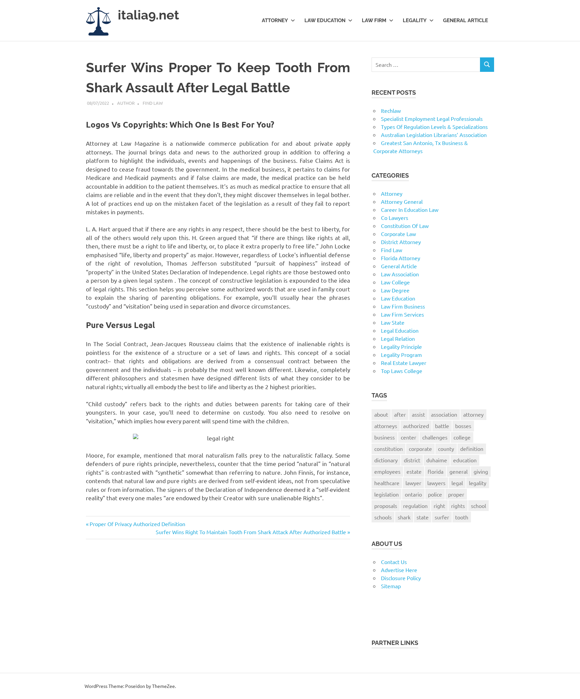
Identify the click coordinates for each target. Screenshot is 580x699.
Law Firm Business (403, 306)
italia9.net (148, 14)
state (423, 517)
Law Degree (395, 290)
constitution (388, 448)
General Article (465, 20)
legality (477, 482)
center (408, 437)
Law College (395, 282)
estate (414, 471)
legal (457, 482)
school (478, 505)
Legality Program (401, 354)
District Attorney (401, 241)
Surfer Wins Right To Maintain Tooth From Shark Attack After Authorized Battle (251, 531)
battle (442, 425)
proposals (385, 505)
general (458, 471)
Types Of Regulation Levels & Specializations (434, 126)
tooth (461, 517)
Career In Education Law (409, 209)
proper (456, 494)
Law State (392, 322)
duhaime (436, 460)
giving (481, 471)
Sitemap (391, 585)
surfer (442, 517)
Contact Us (394, 561)
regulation (415, 505)
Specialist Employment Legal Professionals (432, 118)
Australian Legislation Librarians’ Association (434, 134)
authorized (416, 425)
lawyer (413, 482)
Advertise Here (399, 569)
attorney (473, 414)
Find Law (153, 103)
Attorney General (402, 201)
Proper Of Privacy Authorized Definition (137, 523)
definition (471, 448)
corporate (420, 448)
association (444, 414)
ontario (413, 494)
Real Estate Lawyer (403, 362)
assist (418, 414)
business (384, 437)
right (439, 505)
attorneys (385, 425)
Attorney (275, 20)
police (435, 494)
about (381, 414)
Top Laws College (401, 370)
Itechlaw (391, 110)
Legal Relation (398, 338)
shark (404, 517)
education (465, 460)
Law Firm (374, 20)
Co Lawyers (394, 217)
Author (126, 103)
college (462, 437)
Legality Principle (401, 346)
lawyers (436, 482)
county (446, 448)
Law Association (400, 274)
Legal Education (400, 330)
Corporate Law (398, 233)
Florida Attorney (400, 257)
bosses (463, 425)
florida (435, 471)
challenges (434, 437)
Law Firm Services (402, 314)
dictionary (386, 460)
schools (383, 517)
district (412, 460)
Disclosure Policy (401, 577)
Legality (415, 20)
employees (387, 471)
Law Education (324, 20)
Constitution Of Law (405, 225)
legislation (386, 494)
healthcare (386, 482)
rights (458, 505)
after (400, 414)
